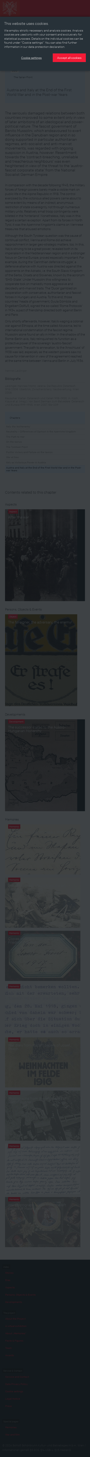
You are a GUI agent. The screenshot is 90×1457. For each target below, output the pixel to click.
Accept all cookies (69, 58)
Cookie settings (31, 58)
